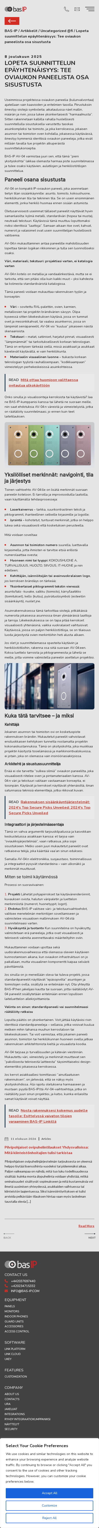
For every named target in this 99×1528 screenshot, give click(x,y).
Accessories (14, 1326)
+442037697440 (22, 1281)
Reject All (49, 1518)
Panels (10, 1306)
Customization (16, 1376)
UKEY (8, 1359)
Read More (86, 1226)
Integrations (15, 1414)
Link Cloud (13, 1354)
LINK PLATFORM (15, 1349)
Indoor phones (16, 1316)
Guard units (14, 1321)
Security (11, 1429)
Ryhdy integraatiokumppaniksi (27, 1419)
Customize (49, 1505)
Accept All (49, 1493)
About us (12, 1394)
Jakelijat (11, 1409)
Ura (8, 1404)
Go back (12, 21)
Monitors (12, 1311)
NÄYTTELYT (12, 1424)
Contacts (12, 1399)
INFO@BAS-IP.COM (24, 1291)
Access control (17, 1331)
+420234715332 (22, 1286)
